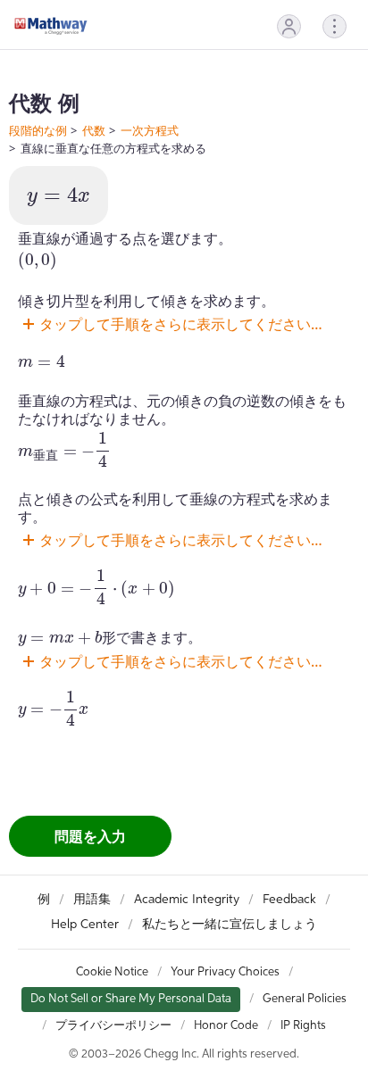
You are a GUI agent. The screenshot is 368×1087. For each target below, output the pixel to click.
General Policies (305, 999)
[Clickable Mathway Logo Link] (51, 26)
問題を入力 (90, 836)
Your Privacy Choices (225, 972)
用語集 (92, 899)
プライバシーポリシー (113, 1026)
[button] (289, 26)
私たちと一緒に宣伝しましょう (229, 924)
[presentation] (58, 197)
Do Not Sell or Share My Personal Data (130, 999)
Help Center (85, 924)
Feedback (289, 899)
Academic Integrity (186, 899)
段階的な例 (38, 130)
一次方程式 (150, 130)
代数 (93, 130)
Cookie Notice (112, 972)
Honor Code (226, 1026)
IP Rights (303, 1026)
